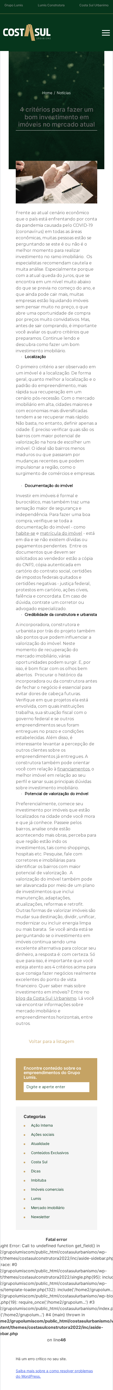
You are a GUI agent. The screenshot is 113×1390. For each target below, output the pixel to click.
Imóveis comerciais (47, 1189)
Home (47, 92)
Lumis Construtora (51, 5)
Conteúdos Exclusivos (50, 1152)
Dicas (35, 1171)
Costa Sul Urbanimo (94, 5)
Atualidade (40, 1143)
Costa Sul (39, 1162)
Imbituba (38, 1180)
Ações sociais (42, 1134)
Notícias (64, 92)
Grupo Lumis (13, 5)
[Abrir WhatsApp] (13, 1377)
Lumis (36, 1198)
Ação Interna (42, 1125)
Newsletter (40, 1217)
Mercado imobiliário (47, 1207)
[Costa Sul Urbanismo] (26, 32)
